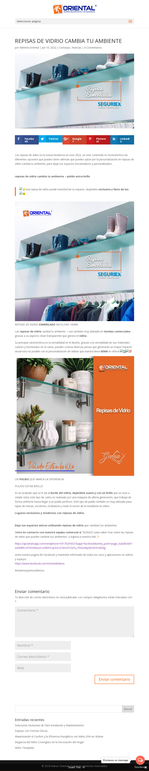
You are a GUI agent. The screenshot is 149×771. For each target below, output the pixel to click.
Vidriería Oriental (29, 47)
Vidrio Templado (24, 747)
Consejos (64, 47)
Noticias (76, 47)
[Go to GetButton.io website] (140, 767)
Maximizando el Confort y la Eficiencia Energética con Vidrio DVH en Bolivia (59, 736)
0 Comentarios (93, 47)
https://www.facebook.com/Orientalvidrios (40, 563)
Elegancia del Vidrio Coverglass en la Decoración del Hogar (49, 742)
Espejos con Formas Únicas (31, 731)
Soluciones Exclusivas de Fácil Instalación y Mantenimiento (49, 725)
